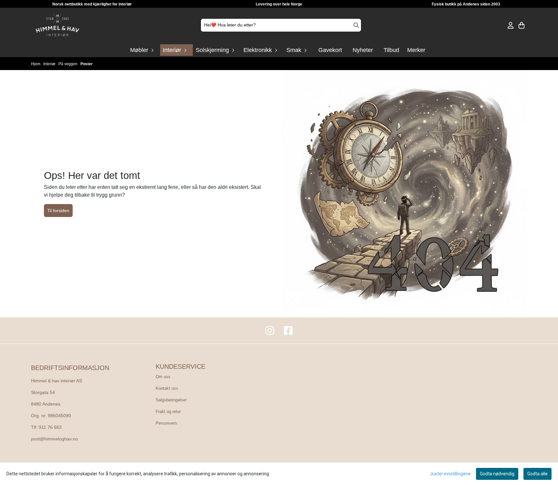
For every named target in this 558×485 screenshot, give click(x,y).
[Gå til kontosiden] (510, 25)
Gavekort (330, 50)
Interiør (50, 64)
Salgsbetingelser (171, 399)
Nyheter (363, 50)
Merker (416, 50)
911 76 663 (50, 427)
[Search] (356, 25)
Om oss (163, 376)
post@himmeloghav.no (54, 439)
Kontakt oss (167, 388)
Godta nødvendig (497, 473)
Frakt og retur (168, 411)
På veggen (68, 64)
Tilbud (391, 50)
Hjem (36, 64)
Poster (86, 64)
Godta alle (537, 473)
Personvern (166, 423)
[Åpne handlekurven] (521, 25)
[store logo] (57, 25)
